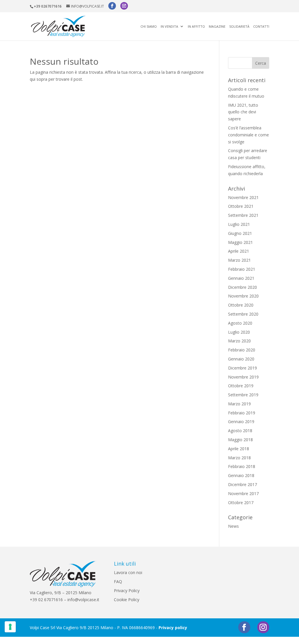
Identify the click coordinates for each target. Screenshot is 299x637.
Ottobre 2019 (240, 385)
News (233, 526)
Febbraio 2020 (241, 350)
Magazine (217, 27)
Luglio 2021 (239, 224)
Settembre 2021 (243, 215)
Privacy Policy (127, 590)
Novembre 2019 (243, 377)
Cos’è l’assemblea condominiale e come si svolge (248, 135)
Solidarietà (239, 27)
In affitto (196, 27)
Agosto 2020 (240, 323)
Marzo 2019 (239, 404)
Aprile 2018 (238, 448)
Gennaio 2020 (241, 359)
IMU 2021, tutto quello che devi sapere (243, 112)
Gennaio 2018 (241, 475)
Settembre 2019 (243, 394)
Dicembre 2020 (242, 287)
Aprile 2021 (238, 251)
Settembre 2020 (243, 314)
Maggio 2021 (240, 242)
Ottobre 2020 (240, 305)
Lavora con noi (128, 572)
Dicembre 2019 (242, 368)
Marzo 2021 (239, 260)
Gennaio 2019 (241, 421)
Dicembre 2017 (242, 484)
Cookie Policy (126, 599)
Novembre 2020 (243, 296)
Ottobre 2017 (240, 502)
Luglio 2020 (239, 332)
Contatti (261, 27)
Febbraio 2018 (241, 466)
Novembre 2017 (243, 493)
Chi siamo (148, 27)
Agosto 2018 (240, 430)
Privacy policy (173, 627)
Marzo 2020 (239, 341)
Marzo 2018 (239, 457)
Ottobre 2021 (240, 206)
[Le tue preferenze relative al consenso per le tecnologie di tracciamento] (10, 626)
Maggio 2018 (240, 439)
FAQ (118, 581)
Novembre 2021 (243, 197)
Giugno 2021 (240, 233)
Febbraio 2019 (241, 413)
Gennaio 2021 (241, 278)
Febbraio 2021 (241, 269)
